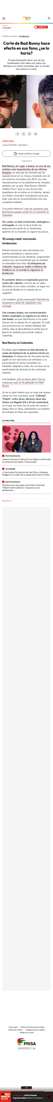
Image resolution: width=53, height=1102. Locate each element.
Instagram (21, 1004)
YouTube (26, 1004)
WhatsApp (29, 133)
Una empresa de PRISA (26, 1042)
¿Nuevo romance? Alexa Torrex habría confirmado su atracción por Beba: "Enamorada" (26, 460)
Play (49, 1097)
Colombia (6, 28)
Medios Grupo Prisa (26, 1048)
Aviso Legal (13, 1027)
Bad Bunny (6, 501)
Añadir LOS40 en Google (28, 153)
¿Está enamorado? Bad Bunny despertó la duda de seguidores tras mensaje (25, 303)
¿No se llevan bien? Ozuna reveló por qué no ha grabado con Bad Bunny (23, 382)
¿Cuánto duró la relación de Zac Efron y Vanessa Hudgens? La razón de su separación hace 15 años (25, 473)
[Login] (49, 18)
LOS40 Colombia (26, 18)
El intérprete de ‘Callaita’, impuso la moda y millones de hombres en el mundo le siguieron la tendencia (24, 268)
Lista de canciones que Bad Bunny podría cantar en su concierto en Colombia (25, 212)
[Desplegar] (26, 1087)
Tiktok (15, 1004)
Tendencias (24, 36)
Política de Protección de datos (32, 1027)
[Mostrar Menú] (3, 18)
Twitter (23, 133)
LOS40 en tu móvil (26, 1032)
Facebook (17, 133)
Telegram (35, 133)
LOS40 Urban (8, 141)
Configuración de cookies (35, 1030)
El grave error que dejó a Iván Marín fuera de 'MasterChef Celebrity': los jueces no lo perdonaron (23, 487)
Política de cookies (15, 1030)
